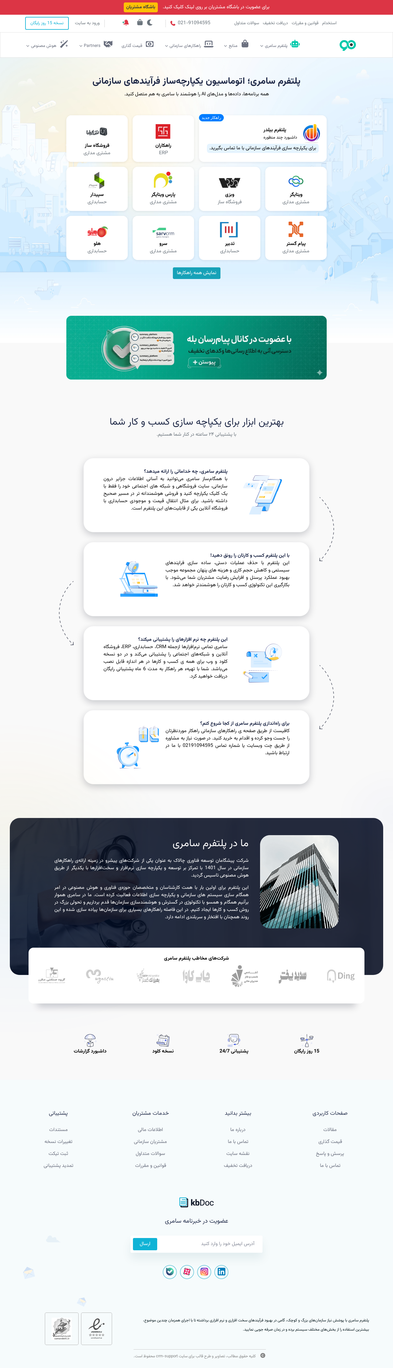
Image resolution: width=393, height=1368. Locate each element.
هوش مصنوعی (44, 46)
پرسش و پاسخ (330, 1154)
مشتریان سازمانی (150, 1142)
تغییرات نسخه (58, 1142)
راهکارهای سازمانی (185, 46)
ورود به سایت (87, 23)
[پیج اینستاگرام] (204, 1272)
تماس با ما (330, 1166)
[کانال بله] (170, 1272)
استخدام (329, 23)
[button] (211, 117)
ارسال (145, 1244)
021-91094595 (193, 23)
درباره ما (238, 1130)
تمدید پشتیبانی (58, 1166)
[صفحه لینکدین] (221, 1272)
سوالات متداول (246, 23)
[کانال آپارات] (187, 1272)
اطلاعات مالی (150, 1130)
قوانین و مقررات (305, 23)
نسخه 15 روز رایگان (47, 23)
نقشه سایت (238, 1154)
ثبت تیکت (58, 1154)
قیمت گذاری (330, 1142)
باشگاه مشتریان (140, 7)
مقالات (330, 1130)
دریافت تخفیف (275, 23)
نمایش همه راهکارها (196, 273)
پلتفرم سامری (276, 46)
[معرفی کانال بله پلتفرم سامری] (196, 348)
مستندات (58, 1130)
